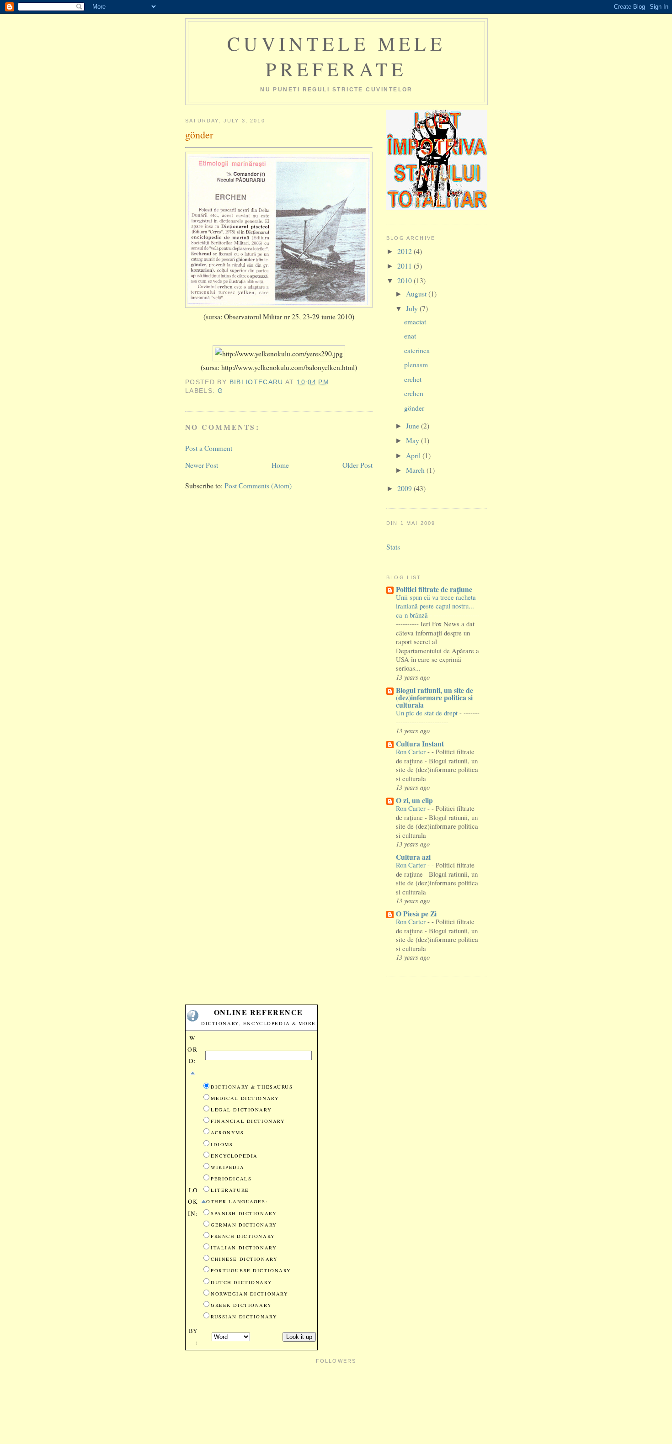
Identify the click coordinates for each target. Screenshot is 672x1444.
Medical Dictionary (245, 1098)
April (414, 455)
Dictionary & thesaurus (252, 1087)
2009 (405, 488)
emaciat (415, 321)
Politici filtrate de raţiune (434, 589)
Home (280, 465)
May (413, 440)
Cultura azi (413, 857)
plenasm (416, 364)
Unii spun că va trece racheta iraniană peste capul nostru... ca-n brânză (436, 605)
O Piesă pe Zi (416, 913)
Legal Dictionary (241, 1109)
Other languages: (236, 1201)
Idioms (222, 1144)
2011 (405, 265)
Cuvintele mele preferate (336, 56)
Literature (230, 1190)
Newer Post (201, 465)
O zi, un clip (414, 800)
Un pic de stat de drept (427, 712)
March (416, 470)
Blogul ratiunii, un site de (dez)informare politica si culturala (434, 697)
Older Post (357, 465)
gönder (414, 408)
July (413, 308)
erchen (413, 393)
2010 (405, 280)
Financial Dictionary (248, 1121)
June (413, 425)
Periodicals (231, 1178)
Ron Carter (411, 751)
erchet (412, 379)
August (417, 293)
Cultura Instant (420, 743)
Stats (393, 546)
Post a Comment (208, 448)
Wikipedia (227, 1167)
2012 (405, 251)
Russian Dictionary (244, 1316)
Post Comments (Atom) (258, 485)
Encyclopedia (234, 1156)
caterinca (417, 350)
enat (410, 335)
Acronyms (227, 1132)
